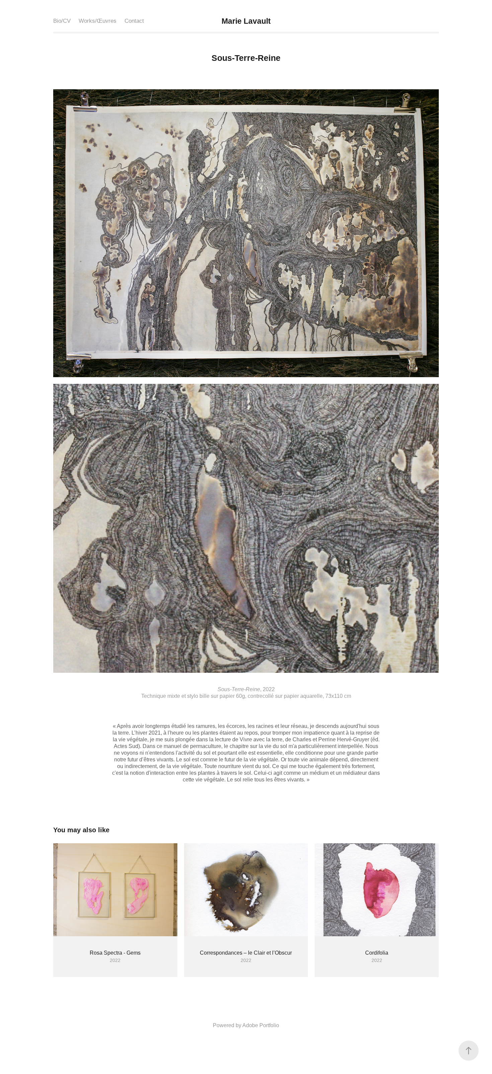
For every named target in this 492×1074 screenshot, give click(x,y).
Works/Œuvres (97, 21)
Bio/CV (62, 21)
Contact (134, 21)
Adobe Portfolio (260, 1025)
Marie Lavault (246, 21)
